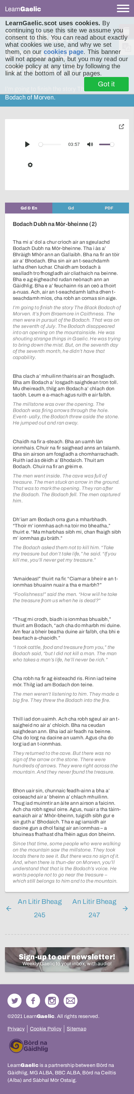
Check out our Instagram (52, 1001)
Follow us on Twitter (14, 1001)
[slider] (50, 144)
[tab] (28, 208)
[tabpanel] (67, 553)
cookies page (64, 51)
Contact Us (71, 1001)
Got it (106, 84)
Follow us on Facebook (33, 1001)
